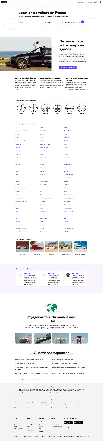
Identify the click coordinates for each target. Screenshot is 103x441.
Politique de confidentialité (39, 436)
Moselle (17, 191)
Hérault (42, 164)
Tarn (16, 218)
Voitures (16, 402)
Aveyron (66, 137)
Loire (16, 174)
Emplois (16, 424)
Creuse (66, 151)
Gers (65, 161)
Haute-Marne (43, 184)
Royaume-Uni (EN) (31, 430)
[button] (99, 2)
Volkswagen (78, 404)
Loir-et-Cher (67, 171)
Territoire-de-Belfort (21, 228)
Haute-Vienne (19, 225)
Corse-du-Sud (44, 147)
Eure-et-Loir (43, 157)
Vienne (66, 221)
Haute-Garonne (44, 161)
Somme (66, 215)
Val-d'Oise (67, 231)
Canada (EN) (29, 424)
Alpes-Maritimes (68, 130)
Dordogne (18, 154)
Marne (17, 184)
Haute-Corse (67, 147)
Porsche (65, 405)
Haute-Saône (43, 204)
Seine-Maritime (44, 211)
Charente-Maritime (45, 144)
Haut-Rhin (67, 201)
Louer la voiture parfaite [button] (68, 67)
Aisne (41, 127)
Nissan (65, 402)
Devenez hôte (80, 2)
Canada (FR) (29, 426)
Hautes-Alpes (43, 130)
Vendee (42, 221)
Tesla (77, 402)
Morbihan (66, 188)
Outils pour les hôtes (55, 424)
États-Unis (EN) (30, 421)
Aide (40, 428)
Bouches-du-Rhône (20, 140)
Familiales (29, 407)
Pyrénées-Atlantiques (46, 198)
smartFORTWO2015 (78, 275)
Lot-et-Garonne (68, 177)
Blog (76, 418)
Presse (16, 426)
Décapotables (30, 402)
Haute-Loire (43, 174)
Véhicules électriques (43, 404)
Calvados (42, 140)
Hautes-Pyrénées (69, 198)
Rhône (17, 204)
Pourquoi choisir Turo (43, 421)
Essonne (42, 228)
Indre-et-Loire (44, 167)
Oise (16, 194)
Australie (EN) (30, 422)
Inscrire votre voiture (55, 421)
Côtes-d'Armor (44, 151)
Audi (52, 402)
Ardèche (17, 134)
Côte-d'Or (18, 151)
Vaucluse (17, 221)
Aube (16, 137)
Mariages (41, 422)
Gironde (17, 164)
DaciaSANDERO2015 (54, 275)
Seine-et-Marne (68, 211)
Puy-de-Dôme (19, 198)
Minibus (16, 405)
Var (65, 218)
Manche (66, 181)
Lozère (17, 181)
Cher (65, 144)
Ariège (66, 134)
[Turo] (4, 2)
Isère (65, 167)
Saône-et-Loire (68, 204)
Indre (16, 167)
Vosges (42, 225)
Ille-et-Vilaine (67, 164)
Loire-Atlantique (68, 174)
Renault (65, 407)
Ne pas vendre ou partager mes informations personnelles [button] (76, 436)
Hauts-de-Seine (68, 228)
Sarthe (17, 208)
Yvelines (17, 215)
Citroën (53, 405)
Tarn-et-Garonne (44, 218)
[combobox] (31, 22)
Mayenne (66, 184)
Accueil (68, 25)
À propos (16, 421)
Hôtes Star (53, 422)
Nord (65, 191)
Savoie (41, 208)
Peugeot (65, 404)
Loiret (17, 177)
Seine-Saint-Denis (20, 231)
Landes (42, 171)
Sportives (29, 405)
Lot (40, 177)
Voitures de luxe (42, 402)
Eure (16, 157)
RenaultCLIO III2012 (29, 275)
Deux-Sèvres (43, 215)
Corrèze (17, 147)
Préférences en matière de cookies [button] (54, 436)
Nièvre (41, 191)
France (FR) (29, 428)
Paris (16, 211)
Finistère (66, 157)
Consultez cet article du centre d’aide (50, 392)
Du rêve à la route (43, 424)
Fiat (52, 407)
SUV (15, 407)
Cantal (66, 140)
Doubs (41, 154)
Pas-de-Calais (68, 194)
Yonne (65, 225)
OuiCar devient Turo (18, 428)
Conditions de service (27, 436)
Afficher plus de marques (81, 405)
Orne (41, 194)
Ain (16, 127)
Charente (18, 144)
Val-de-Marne (43, 231)
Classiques (29, 404)
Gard (16, 161)
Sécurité (41, 426)
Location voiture (76, 25)
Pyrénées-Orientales (21, 201)
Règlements (17, 422)
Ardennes (42, 134)
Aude (41, 137)
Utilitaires (16, 404)
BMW (52, 404)
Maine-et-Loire (44, 181)
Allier (65, 127)
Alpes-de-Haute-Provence (22, 130)
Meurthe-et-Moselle (21, 188)
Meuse (41, 188)
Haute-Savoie (68, 208)
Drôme (66, 154)
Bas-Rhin (42, 201)
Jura (16, 171)
